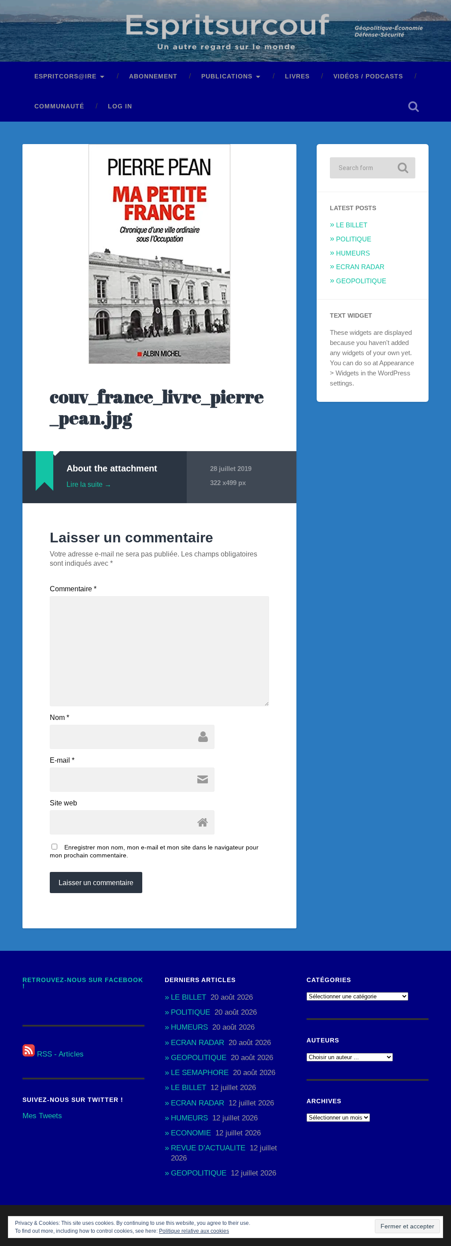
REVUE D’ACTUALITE (208, 1148)
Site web (63, 803)
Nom (59, 717)
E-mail (62, 760)
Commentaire (73, 589)
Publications (226, 76)
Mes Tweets (42, 1116)
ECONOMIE (191, 1133)
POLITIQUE (353, 239)
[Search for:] (372, 167)
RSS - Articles (59, 1054)
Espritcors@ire (65, 76)
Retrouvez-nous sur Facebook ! (82, 983)
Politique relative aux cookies (194, 1231)
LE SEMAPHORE (200, 1072)
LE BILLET (351, 225)
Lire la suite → (89, 484)
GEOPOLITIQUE (361, 281)
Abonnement (153, 76)
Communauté (59, 106)
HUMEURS (353, 253)
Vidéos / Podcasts (368, 76)
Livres (297, 76)
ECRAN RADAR (360, 267)
